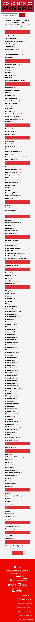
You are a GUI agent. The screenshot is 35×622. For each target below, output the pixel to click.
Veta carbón (9, 536)
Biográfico (8, 70)
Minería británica (10, 340)
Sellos (7, 511)
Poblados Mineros (10, 465)
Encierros (8, 144)
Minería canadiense (11, 342)
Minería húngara (10, 368)
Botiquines (8, 78)
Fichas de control (10, 185)
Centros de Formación (11, 103)
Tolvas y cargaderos (11, 526)
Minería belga (9, 334)
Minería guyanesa (10, 363)
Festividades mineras (11, 183)
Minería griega (9, 360)
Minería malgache (10, 383)
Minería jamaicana (11, 378)
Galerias (7, 205)
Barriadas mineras (10, 64)
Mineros (7, 416)
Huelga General (10, 233)
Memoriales (8, 301)
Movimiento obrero (11, 429)
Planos (7, 462)
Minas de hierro (10, 314)
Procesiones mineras (11, 481)
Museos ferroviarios (11, 437)
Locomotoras (9, 283)
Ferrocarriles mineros (11, 180)
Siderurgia (8, 514)
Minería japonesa (10, 380)
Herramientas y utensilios (13, 223)
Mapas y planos (10, 293)
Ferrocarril (8, 177)
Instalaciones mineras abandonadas (16, 258)
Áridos (7, 52)
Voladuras (8, 538)
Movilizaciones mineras (12, 427)
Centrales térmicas (10, 101)
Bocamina (8, 72)
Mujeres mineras (10, 432)
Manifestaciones (10, 291)
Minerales (8, 322)
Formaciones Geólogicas (12, 195)
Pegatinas (8, 454)
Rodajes (7, 501)
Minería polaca (9, 393)
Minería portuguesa (11, 396)
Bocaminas (8, 75)
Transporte (8, 529)
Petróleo (7, 459)
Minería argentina (10, 329)
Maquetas (8, 296)
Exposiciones (9, 159)
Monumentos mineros (11, 422)
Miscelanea (8, 419)
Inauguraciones (10, 245)
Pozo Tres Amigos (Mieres (12, 473)
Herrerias (8, 225)
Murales (7, 434)
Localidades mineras (11, 281)
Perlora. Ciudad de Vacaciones (14, 457)
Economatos (9, 141)
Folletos (7, 188)
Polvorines (8, 467)
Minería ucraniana (11, 409)
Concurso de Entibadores (12, 119)
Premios (7, 478)
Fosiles (7, 198)
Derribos (7, 129)
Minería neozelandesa (11, 386)
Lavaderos (8, 275)
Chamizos (8, 106)
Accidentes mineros (11, 36)
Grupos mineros (10, 210)
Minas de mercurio (10, 317)
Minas (7, 304)
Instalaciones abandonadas (13, 253)
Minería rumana (10, 398)
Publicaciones (9, 483)
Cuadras (7, 122)
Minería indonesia (10, 370)
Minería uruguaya (10, 411)
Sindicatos (8, 516)
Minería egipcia (10, 355)
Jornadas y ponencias (11, 266)
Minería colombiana (11, 352)
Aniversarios (9, 47)
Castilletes (8, 95)
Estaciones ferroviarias (12, 152)
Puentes (7, 486)
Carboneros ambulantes (12, 90)
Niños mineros (9, 447)
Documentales (9, 131)
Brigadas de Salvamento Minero (14, 80)
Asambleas (8, 57)
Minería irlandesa (10, 373)
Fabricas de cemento (11, 169)
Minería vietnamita (11, 414)
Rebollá (7, 493)
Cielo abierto (9, 111)
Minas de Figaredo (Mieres (13, 311)
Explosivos (8, 154)
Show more (17, 553)
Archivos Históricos (11, 49)
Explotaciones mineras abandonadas (16, 157)
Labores (7, 273)
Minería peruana (10, 391)
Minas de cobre (9, 309)
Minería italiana (10, 375)
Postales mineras (10, 470)
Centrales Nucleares (11, 98)
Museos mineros (10, 440)
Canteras (8, 87)
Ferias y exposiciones (11, 175)
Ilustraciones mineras (11, 243)
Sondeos (7, 519)
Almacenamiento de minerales (14, 41)
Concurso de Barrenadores (13, 114)
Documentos (9, 134)
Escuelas (7, 149)
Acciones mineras (10, 39)
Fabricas (7, 167)
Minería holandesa (11, 365)
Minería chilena (10, 347)
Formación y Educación (12, 193)
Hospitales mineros (11, 231)
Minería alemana (10, 327)
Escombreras (9, 146)
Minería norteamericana (12, 388)
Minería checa (9, 345)
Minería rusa (9, 401)
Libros (7, 278)
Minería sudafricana (11, 403)
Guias (7, 213)
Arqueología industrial (12, 55)
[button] (17, 562)
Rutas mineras (9, 504)
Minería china (9, 350)
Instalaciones (9, 251)
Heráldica (8, 220)
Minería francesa (10, 357)
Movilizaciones (9, 424)
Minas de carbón (10, 306)
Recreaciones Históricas (12, 496)
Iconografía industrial (11, 240)
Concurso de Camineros (12, 116)
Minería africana (10, 324)
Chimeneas (8, 108)
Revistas (7, 499)
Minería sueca (9, 406)
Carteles (7, 93)
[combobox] (9, 15)
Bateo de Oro (9, 67)
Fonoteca (8, 190)
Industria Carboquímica (12, 248)
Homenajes (8, 228)
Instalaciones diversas (11, 256)
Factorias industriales (11, 172)
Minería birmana (10, 337)
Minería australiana (11, 332)
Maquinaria (8, 298)
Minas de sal (9, 319)
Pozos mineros (9, 475)
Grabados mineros (10, 208)
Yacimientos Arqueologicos (13, 546)
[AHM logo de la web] (17, 6)
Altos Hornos (9, 44)
